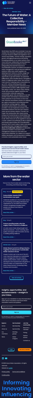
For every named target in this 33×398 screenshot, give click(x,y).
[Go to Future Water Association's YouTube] (6, 358)
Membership (16, 326)
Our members (5, 333)
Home (3, 326)
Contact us (26, 340)
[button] (29, 3)
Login (11, 349)
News (3, 337)
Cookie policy (6, 375)
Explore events (25, 336)
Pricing (25, 332)
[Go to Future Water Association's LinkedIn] (3, 358)
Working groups (14, 333)
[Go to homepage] (8, 3)
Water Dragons (14, 337)
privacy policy (19, 166)
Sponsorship (16, 329)
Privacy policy (6, 372)
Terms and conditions (18, 372)
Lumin (10, 368)
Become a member (26, 328)
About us (4, 329)
